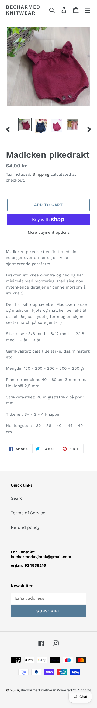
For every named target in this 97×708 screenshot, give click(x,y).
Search (18, 498)
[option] (25, 124)
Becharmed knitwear (23, 10)
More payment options (49, 232)
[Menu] (87, 10)
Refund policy (25, 527)
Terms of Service (28, 512)
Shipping (41, 174)
